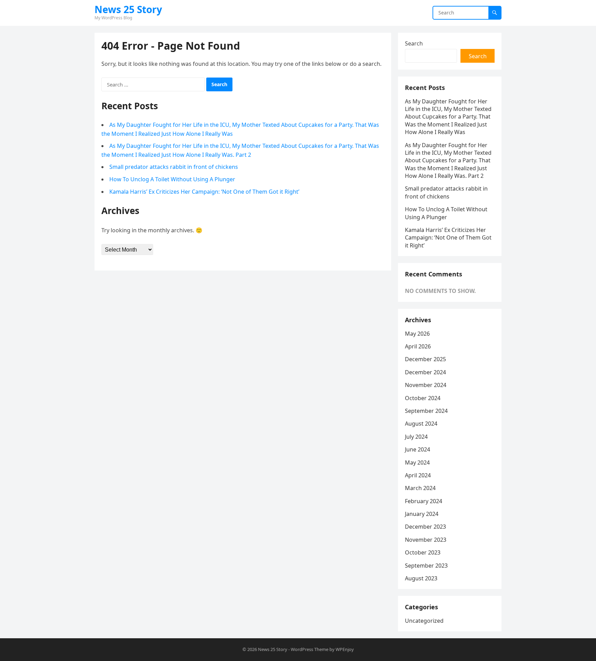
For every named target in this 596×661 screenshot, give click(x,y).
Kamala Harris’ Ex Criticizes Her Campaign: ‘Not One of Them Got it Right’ (204, 191)
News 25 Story (128, 9)
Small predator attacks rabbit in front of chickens (173, 167)
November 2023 (425, 539)
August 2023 (421, 578)
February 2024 (423, 501)
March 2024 (420, 488)
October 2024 (422, 398)
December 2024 (425, 372)
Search (414, 43)
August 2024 (421, 423)
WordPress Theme (309, 649)
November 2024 (425, 385)
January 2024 (421, 514)
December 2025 (425, 359)
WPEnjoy (345, 649)
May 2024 (417, 462)
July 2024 (416, 436)
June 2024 (417, 449)
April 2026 (418, 346)
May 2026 (417, 333)
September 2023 (426, 565)
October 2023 (422, 552)
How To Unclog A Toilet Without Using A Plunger (172, 179)
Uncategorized (424, 620)
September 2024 (426, 411)
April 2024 (418, 475)
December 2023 (425, 526)
